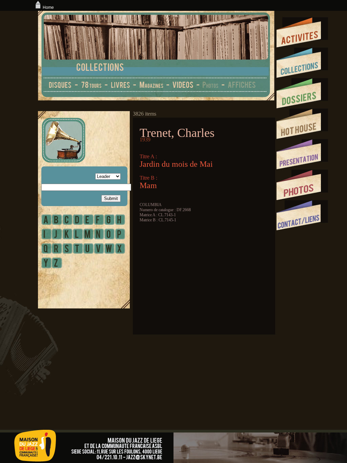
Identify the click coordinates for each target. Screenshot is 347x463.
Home (48, 7)
